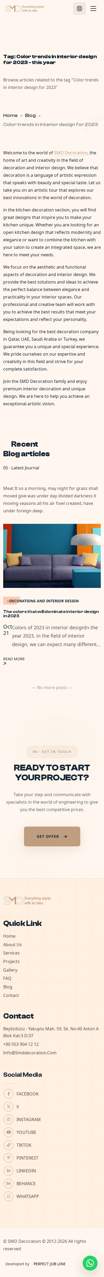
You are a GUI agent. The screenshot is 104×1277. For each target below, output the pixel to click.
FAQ (7, 978)
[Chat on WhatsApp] (90, 1263)
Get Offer (48, 836)
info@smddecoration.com (30, 1053)
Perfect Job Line (50, 1263)
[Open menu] (93, 8)
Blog (30, 115)
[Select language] (79, 8)
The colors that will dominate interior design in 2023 (51, 613)
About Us (12, 945)
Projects (11, 961)
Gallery (10, 970)
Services (11, 953)
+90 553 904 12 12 (21, 1044)
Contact (11, 995)
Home (10, 115)
